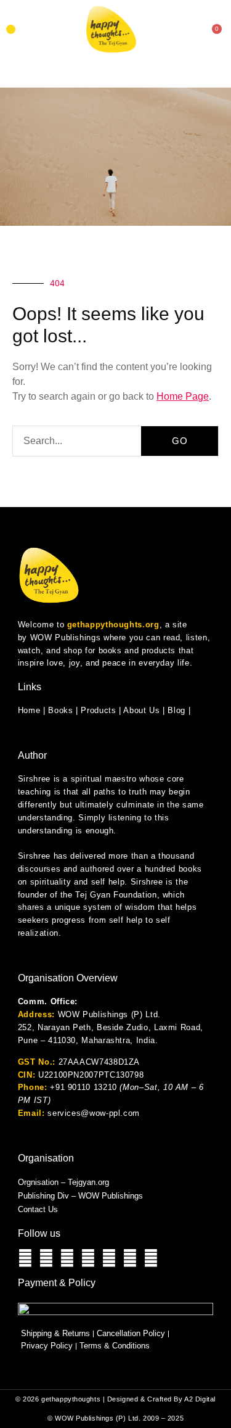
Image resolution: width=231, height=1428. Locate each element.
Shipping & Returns (55, 1333)
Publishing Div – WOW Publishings (80, 1195)
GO (180, 440)
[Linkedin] (109, 1258)
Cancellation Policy (131, 1333)
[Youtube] (88, 1258)
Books (60, 710)
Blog (176, 710)
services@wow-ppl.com (93, 1113)
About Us (141, 710)
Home (29, 710)
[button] (10, 29)
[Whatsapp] (25, 1258)
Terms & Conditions (114, 1345)
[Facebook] (67, 1258)
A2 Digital (200, 1399)
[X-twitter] (130, 1258)
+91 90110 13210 (83, 1087)
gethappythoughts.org (113, 624)
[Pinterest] (151, 1258)
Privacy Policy (47, 1345)
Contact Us (38, 1209)
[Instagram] (46, 1258)
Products (98, 710)
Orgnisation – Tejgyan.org (63, 1182)
